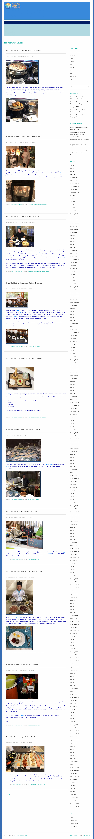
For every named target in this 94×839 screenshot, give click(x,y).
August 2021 (73, 341)
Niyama (33, 559)
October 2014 (73, 591)
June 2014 (72, 603)
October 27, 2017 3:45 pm (11, 670)
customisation (31, 417)
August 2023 (73, 268)
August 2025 (73, 195)
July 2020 (72, 381)
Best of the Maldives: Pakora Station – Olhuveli (22, 665)
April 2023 (72, 281)
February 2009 (74, 798)
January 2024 (73, 253)
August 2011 (73, 706)
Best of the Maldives (16, 124)
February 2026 (74, 177)
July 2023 (72, 271)
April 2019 (72, 427)
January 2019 (73, 436)
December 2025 (74, 183)
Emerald (33, 271)
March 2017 (73, 503)
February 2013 (74, 652)
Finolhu (39, 784)
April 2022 (72, 317)
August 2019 (73, 414)
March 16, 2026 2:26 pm (11, 56)
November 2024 (74, 223)
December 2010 (74, 731)
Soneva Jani (40, 204)
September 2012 (74, 667)
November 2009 (74, 770)
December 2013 (74, 621)
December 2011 (74, 694)
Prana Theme (73, 836)
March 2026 (73, 174)
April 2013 (72, 646)
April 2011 (72, 718)
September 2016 (74, 521)
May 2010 (72, 752)
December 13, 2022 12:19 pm (12, 222)
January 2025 (73, 217)
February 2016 (74, 542)
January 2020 (73, 399)
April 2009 (72, 791)
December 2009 (74, 767)
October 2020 (73, 372)
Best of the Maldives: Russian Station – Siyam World (23, 50)
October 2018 (73, 445)
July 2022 (72, 308)
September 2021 (74, 338)
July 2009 (72, 782)
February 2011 (74, 725)
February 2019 (74, 433)
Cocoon (29, 499)
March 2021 (73, 357)
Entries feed (73, 820)
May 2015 (72, 569)
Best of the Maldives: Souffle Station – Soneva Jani (23, 137)
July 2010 (72, 746)
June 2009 (72, 785)
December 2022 (74, 293)
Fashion (72, 58)
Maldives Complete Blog (20, 836)
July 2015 (72, 563)
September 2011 (74, 703)
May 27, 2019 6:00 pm (10, 435)
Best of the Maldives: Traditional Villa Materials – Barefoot (80, 146)
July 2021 (72, 344)
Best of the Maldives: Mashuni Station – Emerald (22, 216)
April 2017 (72, 500)
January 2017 (73, 509)
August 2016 (73, 524)
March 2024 (73, 247)
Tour (71, 79)
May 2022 (72, 314)
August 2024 (73, 232)
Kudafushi (30, 346)
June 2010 (72, 749)
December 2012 (74, 658)
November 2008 (74, 807)
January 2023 (73, 290)
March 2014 (73, 612)
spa (40, 417)
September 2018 (74, 448)
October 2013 (73, 627)
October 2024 (73, 226)
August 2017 (73, 487)
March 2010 (73, 758)
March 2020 (73, 393)
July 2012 (72, 673)
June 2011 (72, 712)
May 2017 (72, 497)
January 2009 (73, 801)
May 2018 (72, 460)
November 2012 (74, 661)
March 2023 (73, 284)
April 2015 (72, 573)
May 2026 (72, 168)
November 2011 (74, 697)
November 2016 (74, 515)
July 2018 (72, 454)
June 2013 (72, 639)
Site (71, 73)
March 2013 (73, 649)
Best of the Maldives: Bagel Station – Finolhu (21, 737)
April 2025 (72, 208)
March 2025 (73, 211)
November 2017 (74, 478)
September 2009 (74, 776)
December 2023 (74, 256)
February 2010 (74, 761)
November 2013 (74, 624)
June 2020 (72, 384)
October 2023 (73, 262)
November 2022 (74, 296)
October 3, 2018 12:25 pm (11, 577)
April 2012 (72, 682)
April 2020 (72, 390)
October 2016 (73, 518)
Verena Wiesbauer (75, 151)
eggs (39, 652)
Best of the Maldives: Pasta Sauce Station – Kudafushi (24, 283)
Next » (9, 794)
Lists (71, 64)
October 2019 (73, 408)
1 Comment (19, 435)
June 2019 (72, 420)
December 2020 (74, 366)
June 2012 (72, 676)
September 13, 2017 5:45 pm (12, 742)
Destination (73, 55)
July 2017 (72, 490)
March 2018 (73, 466)
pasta (34, 346)
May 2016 (72, 533)
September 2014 (74, 594)
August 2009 (73, 779)
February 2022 (74, 323)
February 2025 (74, 214)
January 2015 (73, 582)
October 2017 (73, 481)
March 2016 (73, 539)
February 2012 (74, 688)
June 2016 (72, 530)
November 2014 (74, 588)
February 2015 (74, 579)
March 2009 (73, 795)
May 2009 (72, 788)
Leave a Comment (22, 56)
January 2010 (73, 764)
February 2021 (74, 360)
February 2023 (74, 287)
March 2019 (73, 430)
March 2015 (73, 576)
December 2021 (74, 329)
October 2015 (73, 554)
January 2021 (73, 363)
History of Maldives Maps (77, 107)
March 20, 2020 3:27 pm (11, 364)
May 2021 (72, 351)
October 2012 (73, 664)
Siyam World (34, 124)
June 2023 (72, 275)
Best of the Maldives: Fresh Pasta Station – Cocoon (23, 430)
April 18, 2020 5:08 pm (11, 288)
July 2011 (72, 709)
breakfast (30, 652)
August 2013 (73, 633)
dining (29, 124)
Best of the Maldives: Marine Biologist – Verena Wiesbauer (80, 153)
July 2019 (72, 417)
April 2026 (72, 171)
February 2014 (74, 615)
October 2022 (73, 299)
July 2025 (72, 198)
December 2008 (74, 804)
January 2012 (73, 691)
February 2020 (74, 396)
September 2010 (74, 740)
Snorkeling (73, 76)
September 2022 (74, 302)
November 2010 (74, 734)
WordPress (87, 836)
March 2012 (73, 685)
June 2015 (72, 566)
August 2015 (73, 560)
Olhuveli (33, 725)
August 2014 (73, 597)
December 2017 (74, 475)
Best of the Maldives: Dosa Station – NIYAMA (21, 511)
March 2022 (73, 320)
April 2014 (72, 609)
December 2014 (74, 585)
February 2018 (74, 469)
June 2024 (72, 238)
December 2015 (74, 548)
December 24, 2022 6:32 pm (12, 142)
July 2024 (72, 235)
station (40, 124)
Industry (72, 61)
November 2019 (74, 405)
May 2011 (72, 715)
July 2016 (72, 527)
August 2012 (73, 670)
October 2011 (73, 700)
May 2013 (72, 642)
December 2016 (74, 512)
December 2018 (74, 439)
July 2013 (72, 636)
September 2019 (74, 411)
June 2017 (72, 493)
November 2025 (74, 186)
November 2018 (74, 442)
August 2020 (73, 378)
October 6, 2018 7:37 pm (11, 517)
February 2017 (74, 506)
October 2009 (73, 773)
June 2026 (72, 165)
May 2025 (72, 205)
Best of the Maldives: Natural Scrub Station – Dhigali (24, 358)
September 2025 (74, 192)
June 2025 (72, 202)
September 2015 (74, 557)
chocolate (30, 204)
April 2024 (72, 244)
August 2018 (73, 451)
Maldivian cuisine (40, 271)
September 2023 (74, 265)
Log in (71, 817)
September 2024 (74, 229)
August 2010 (73, 743)
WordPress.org (74, 826)
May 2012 (72, 679)
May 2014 (72, 606)
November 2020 (74, 369)
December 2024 (74, 220)
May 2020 (72, 387)
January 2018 (73, 472)
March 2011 (73, 722)
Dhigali (37, 417)
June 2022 (72, 311)
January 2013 (73, 655)
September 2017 (74, 484)
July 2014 (72, 600)
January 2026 (73, 180)
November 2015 (74, 551)
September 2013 (74, 630)
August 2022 (73, 305)
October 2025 (73, 189)
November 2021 (74, 332)
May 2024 (72, 241)
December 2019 (74, 402)
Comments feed (74, 823)
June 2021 (72, 348)
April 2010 (72, 755)
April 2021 (72, 354)
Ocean (72, 67)
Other (71, 70)
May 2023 (72, 278)
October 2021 (73, 335)
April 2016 (72, 536)
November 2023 (74, 259)
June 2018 (72, 457)
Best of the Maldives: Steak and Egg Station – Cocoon (24, 571)
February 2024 (74, 250)
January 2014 (73, 618)
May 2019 (72, 424)
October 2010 (73, 737)
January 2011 (73, 728)
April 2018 (72, 463)
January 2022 (73, 326)
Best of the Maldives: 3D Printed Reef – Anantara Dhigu (78, 134)
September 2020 (74, 375)
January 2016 (73, 545)
